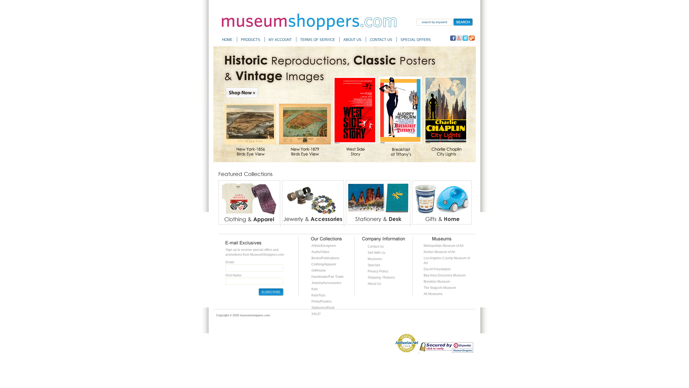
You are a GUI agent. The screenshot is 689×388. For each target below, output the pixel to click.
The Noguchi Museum (440, 288)
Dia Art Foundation (437, 269)
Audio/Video (320, 252)
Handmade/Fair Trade (327, 277)
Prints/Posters (321, 301)
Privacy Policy (378, 271)
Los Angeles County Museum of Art (447, 260)
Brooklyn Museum (437, 281)
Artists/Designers (323, 246)
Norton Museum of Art (439, 252)
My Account (280, 40)
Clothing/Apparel (323, 264)
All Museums (433, 294)
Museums (375, 259)
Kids (314, 289)
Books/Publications (325, 258)
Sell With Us (376, 253)
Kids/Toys (318, 295)
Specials (374, 265)
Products (250, 40)
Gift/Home (318, 270)
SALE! (316, 314)
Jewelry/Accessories (326, 283)
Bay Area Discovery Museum (445, 275)
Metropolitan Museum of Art (443, 246)
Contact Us (376, 246)
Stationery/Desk (323, 308)
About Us (374, 284)
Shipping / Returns (381, 277)
